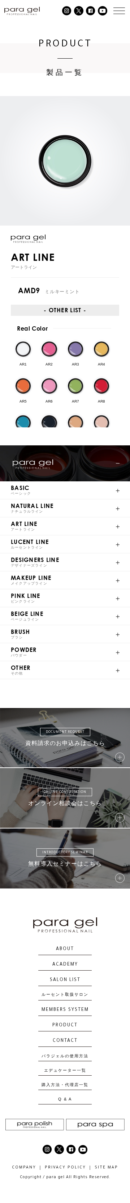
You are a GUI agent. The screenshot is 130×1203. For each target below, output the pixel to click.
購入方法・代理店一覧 (65, 1085)
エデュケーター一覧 (65, 1070)
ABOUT (65, 949)
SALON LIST (65, 980)
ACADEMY (65, 964)
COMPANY (24, 1168)
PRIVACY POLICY (65, 1168)
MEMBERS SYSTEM (65, 1010)
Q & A (65, 1099)
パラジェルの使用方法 (65, 1056)
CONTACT (65, 1041)
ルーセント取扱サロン (65, 995)
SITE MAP (106, 1168)
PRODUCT (65, 1025)
